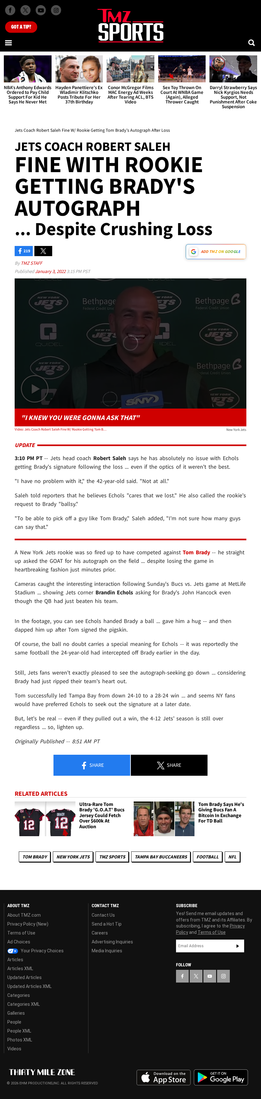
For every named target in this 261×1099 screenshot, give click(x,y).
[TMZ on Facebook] (10, 10)
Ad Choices (18, 941)
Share (96, 765)
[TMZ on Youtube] (41, 10)
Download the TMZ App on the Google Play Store (221, 1077)
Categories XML (23, 1004)
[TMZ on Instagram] (56, 10)
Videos (14, 1048)
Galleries (16, 1013)
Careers (100, 932)
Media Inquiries (107, 950)
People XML (19, 1030)
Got (21, 27)
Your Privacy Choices (42, 950)
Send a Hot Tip (107, 924)
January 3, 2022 (51, 271)
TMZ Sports (112, 857)
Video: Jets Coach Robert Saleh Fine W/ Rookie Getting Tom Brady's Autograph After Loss (61, 429)
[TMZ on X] (25, 10)
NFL (232, 857)
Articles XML (20, 968)
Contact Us (103, 915)
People (14, 1022)
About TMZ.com (24, 915)
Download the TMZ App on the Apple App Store (164, 1078)
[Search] (252, 43)
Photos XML (19, 1039)
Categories (18, 995)
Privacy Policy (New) (27, 924)
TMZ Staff (31, 263)
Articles (15, 959)
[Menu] (9, 43)
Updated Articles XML (29, 986)
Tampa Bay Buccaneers (161, 857)
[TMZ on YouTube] (209, 976)
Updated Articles (24, 977)
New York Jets (72, 857)
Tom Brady (34, 857)
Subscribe (237, 946)
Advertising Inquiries (112, 941)
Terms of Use (21, 932)
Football (207, 857)
